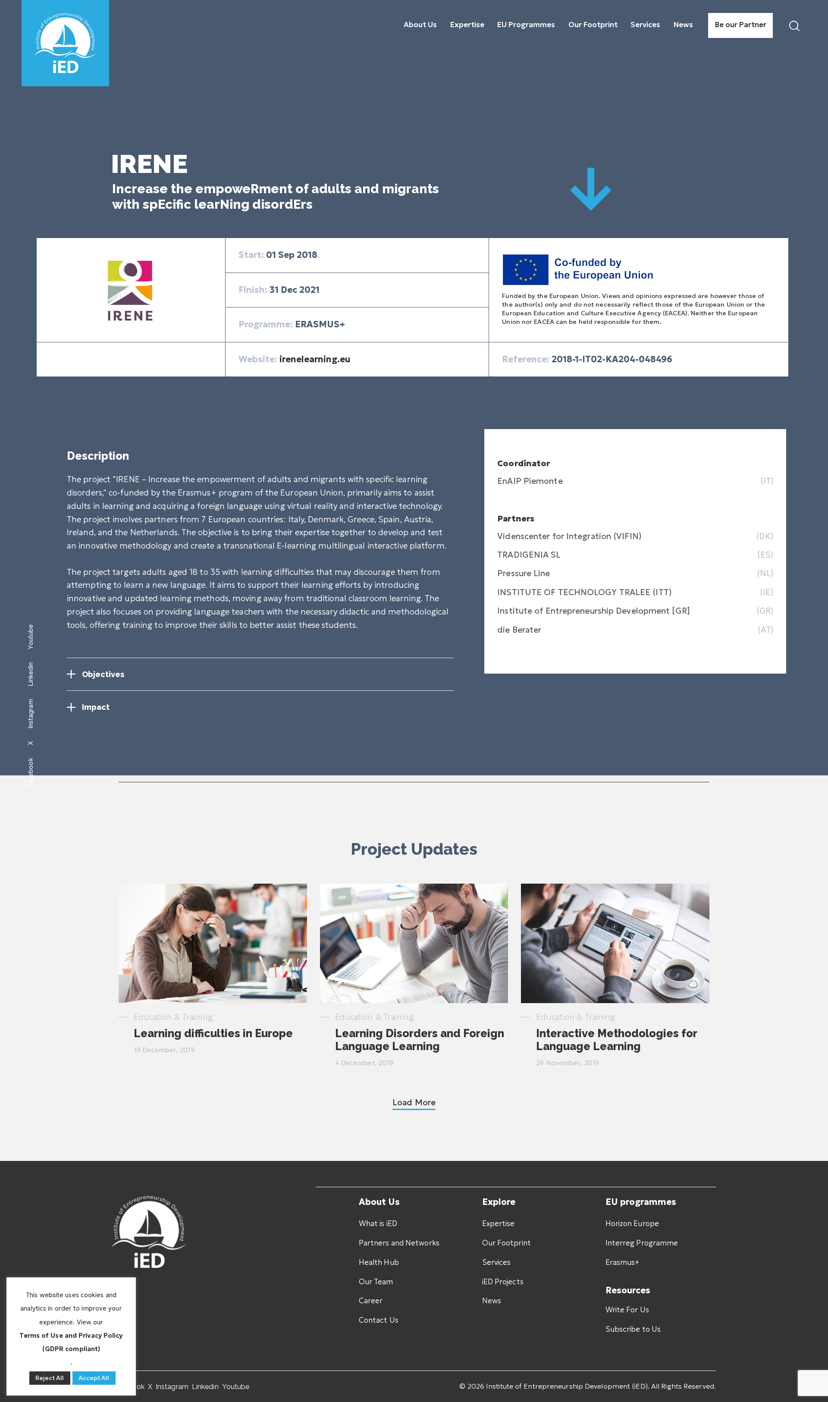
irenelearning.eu (314, 359)
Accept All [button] (94, 1378)
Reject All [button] (49, 1378)
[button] (414, 1102)
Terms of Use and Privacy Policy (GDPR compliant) (70, 1342)
